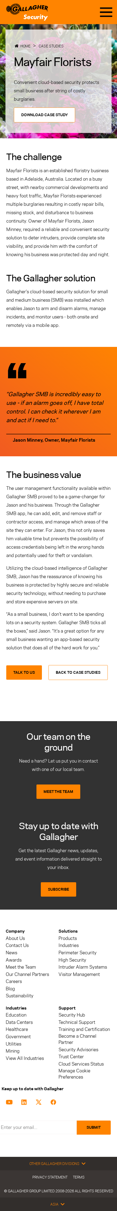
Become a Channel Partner (77, 1039)
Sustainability (19, 996)
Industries (69, 945)
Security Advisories (78, 1050)
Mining (13, 1051)
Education (16, 1015)
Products (68, 938)
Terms (79, 1177)
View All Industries (25, 1058)
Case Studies (51, 46)
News (11, 953)
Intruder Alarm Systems (83, 967)
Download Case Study (44, 115)
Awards (13, 960)
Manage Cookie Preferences (74, 1074)
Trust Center (71, 1057)
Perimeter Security (78, 953)
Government (18, 1037)
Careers (14, 981)
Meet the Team (21, 967)
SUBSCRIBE (58, 889)
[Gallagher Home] (27, 12)
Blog (10, 989)
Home (25, 46)
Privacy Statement (49, 1177)
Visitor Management (79, 974)
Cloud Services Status (81, 1064)
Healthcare (17, 1029)
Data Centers (19, 1022)
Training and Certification (84, 1029)
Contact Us (17, 945)
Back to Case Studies (78, 672)
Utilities (13, 1044)
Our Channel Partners (27, 974)
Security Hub (72, 1015)
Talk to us (24, 672)
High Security (72, 960)
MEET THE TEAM (58, 791)
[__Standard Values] (10, 1101)
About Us (15, 938)
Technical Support (77, 1022)
